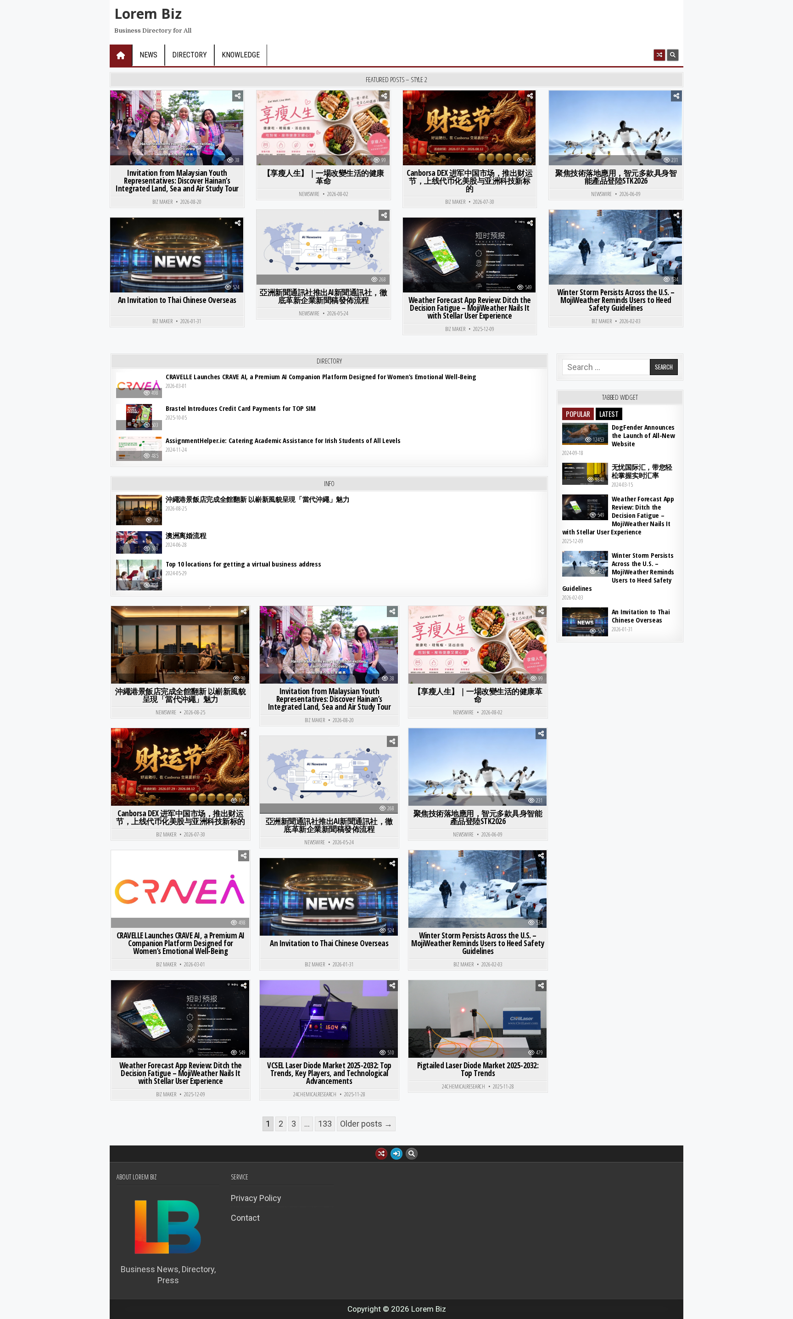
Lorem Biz (148, 13)
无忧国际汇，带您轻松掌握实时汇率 (642, 471)
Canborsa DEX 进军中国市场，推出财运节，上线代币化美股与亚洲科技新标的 (469, 181)
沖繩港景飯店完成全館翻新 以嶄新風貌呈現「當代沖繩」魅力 (258, 499)
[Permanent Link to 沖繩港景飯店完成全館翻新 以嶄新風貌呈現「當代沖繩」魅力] (139, 510)
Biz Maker (162, 202)
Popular (578, 414)
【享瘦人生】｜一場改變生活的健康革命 (323, 177)
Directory (189, 55)
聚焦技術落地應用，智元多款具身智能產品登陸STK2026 (615, 177)
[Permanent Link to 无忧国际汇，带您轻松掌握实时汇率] (585, 474)
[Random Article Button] (659, 55)
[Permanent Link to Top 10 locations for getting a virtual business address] (139, 575)
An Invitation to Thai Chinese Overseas (177, 300)
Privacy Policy (256, 1198)
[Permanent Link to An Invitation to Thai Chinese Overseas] (176, 259)
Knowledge (241, 55)
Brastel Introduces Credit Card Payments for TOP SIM (241, 408)
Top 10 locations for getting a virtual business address (243, 563)
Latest (609, 414)
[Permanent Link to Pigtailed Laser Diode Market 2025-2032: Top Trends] (477, 1026)
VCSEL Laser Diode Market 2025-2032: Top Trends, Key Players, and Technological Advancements (329, 1073)
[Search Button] (672, 55)
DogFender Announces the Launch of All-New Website (643, 435)
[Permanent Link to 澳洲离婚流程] (139, 542)
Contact (245, 1218)
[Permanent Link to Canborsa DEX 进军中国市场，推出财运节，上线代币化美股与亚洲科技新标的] (469, 127)
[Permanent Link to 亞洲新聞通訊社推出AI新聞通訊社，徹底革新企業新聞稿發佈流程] (323, 247)
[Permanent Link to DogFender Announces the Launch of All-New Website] (585, 434)
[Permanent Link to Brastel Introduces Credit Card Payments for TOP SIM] (139, 417)
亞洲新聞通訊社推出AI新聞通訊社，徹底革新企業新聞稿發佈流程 (323, 296)
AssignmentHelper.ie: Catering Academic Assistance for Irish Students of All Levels (283, 440)
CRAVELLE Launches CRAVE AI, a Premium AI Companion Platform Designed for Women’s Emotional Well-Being (321, 376)
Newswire (309, 194)
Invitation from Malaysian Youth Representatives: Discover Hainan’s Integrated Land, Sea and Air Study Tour (177, 181)
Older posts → (366, 1123)
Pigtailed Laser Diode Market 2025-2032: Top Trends (478, 1069)
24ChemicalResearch (314, 1094)
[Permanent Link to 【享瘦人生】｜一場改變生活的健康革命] (323, 134)
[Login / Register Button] (396, 1154)
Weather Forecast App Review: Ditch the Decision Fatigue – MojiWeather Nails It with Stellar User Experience (469, 308)
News (148, 55)
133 (325, 1123)
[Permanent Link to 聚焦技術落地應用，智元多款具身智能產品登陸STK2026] (615, 140)
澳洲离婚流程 (186, 535)
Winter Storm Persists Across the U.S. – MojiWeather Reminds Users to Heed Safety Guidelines (616, 300)
